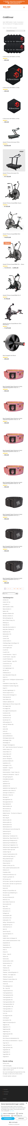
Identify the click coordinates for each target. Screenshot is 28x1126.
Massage (5, 797)
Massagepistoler (7, 802)
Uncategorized (6, 1015)
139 (20, 588)
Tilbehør (5, 968)
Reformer (5, 899)
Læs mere (12, 1110)
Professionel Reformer (8, 874)
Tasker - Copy (6, 965)
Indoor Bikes (6, 751)
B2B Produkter (9, 22)
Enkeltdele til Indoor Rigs (9, 683)
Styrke (4, 956)
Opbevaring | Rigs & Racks (9, 838)
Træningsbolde (6, 997)
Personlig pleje (6, 861)
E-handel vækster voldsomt (9, 1076)
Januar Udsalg (6, 758)
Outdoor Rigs (6, 852)
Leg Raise (5, 781)
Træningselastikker (7, 1002)
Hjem (4, 22)
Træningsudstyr (7, 1011)
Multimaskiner (6, 824)
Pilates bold (6, 863)
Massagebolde (6, 799)
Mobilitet (5, 815)
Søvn (4, 929)
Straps (4, 952)
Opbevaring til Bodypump (9, 840)
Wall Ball (5, 1036)
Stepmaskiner (6, 947)
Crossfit (5, 650)
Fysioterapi (5, 720)
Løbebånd (5, 783)
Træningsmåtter (7, 1006)
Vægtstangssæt (6, 1033)
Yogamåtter (6, 1054)
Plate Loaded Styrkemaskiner (10, 867)
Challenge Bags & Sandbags (10, 643)
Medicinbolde (6, 806)
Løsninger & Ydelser (8, 792)
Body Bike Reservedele (8, 627)
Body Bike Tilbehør (7, 629)
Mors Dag (5, 817)
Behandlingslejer (7, 618)
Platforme (5, 870)
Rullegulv (5, 913)
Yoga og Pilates (6, 1045)
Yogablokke (5, 1052)
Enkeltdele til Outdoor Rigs (9, 685)
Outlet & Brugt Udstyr (8, 856)
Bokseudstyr (6, 634)
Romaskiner (6, 908)
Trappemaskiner (7, 990)
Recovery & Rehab (7, 897)
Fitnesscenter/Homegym (9, 695)
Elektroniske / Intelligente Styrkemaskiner (13, 679)
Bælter (4, 611)
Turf (4, 1013)
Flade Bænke (6, 697)
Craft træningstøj (7, 1065)
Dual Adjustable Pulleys (9, 675)
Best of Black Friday (8, 620)
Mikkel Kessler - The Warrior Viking (11, 813)
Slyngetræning (6, 924)
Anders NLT (6, 602)
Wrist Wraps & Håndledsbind (10, 1038)
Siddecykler (6, 920)
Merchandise (6, 808)
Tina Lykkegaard (7, 986)
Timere (4, 983)
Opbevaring (6, 831)
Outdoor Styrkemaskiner (9, 854)
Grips (4, 726)
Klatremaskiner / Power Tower (10, 772)
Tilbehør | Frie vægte (8, 974)
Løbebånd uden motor (8, 790)
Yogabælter (6, 1049)
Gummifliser (6, 733)
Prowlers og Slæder (7, 877)
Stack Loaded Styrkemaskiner (10, 940)
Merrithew (5, 811)
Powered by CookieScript (14, 1124)
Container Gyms (7, 645)
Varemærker (6, 1020)
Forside (6, 1089)
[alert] (14, 1114)
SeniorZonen (6, 917)
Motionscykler (6, 820)
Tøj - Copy (5, 988)
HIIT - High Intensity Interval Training (12, 747)
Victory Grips (6, 1063)
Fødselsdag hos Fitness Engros (10, 704)
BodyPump (5, 631)
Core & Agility (6, 647)
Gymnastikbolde (7, 735)
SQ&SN (4, 936)
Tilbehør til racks (7, 981)
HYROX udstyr (6, 749)
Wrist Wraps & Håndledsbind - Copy (12, 1040)
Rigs (4, 906)
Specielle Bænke (7, 933)
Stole (4, 949)
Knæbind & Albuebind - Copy (10, 774)
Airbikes (5, 600)
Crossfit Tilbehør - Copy (8, 661)
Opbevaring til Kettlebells (9, 842)
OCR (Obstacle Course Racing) (10, 829)
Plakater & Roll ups (7, 865)
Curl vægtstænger (7, 668)
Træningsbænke (7, 993)
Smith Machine (6, 927)
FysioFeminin (6, 717)
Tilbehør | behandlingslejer (10, 972)
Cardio (14, 22)
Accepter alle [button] (7, 1118)
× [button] (26, 1103)
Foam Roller (6, 699)
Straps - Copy (6, 954)
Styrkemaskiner (7, 961)
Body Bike (5, 625)
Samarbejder (6, 915)
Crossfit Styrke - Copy (8, 656)
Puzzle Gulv (6, 886)
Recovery (5, 895)
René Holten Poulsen (8, 902)
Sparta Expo (6, 931)
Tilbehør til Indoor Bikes (9, 979)
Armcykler (5, 604)
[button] (14, 1122)
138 (17, 588)
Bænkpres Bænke (7, 613)
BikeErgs (5, 622)
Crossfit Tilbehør (7, 659)
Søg (17, 593)
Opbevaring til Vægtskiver (9, 845)
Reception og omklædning (9, 892)
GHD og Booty (6, 722)
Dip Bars (5, 670)
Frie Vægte (5, 706)
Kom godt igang (7, 776)
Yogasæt (5, 1056)
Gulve (4, 729)
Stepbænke (5, 943)
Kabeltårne (5, 763)
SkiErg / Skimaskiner (8, 922)
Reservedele (6, 904)
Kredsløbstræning (7, 779)
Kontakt (6, 1094)
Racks (4, 888)
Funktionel (5, 713)
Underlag (5, 1018)
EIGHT (4, 677)
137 (14, 588)
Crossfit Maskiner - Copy (9, 654)
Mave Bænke (6, 804)
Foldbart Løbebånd (7, 701)
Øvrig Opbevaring (7, 858)
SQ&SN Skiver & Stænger (9, 938)
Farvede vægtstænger (8, 690)
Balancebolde (6, 609)
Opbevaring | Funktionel (9, 836)
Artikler (4, 1098)
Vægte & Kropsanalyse (8, 1022)
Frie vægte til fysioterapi (9, 711)
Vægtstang (5, 1029)
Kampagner (6, 765)
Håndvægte (6, 740)
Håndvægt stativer (7, 738)
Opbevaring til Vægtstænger (10, 847)
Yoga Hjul (5, 1043)
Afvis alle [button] (21, 1118)
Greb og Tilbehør (7, 724)
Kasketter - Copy (7, 767)
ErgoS (4, 688)
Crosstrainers (20, 22)
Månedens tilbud (7, 795)
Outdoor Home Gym (8, 849)
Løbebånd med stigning (9, 788)
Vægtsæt (5, 1024)
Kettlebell (5, 770)
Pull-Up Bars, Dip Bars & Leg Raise (11, 881)
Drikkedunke (6, 672)
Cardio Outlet (6, 641)
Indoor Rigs (6, 756)
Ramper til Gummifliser (8, 890)
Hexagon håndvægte (8, 745)
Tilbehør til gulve (7, 977)
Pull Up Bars (6, 879)
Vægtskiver (5, 1027)
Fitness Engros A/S (7, 692)
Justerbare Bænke (7, 761)
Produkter (5, 872)
